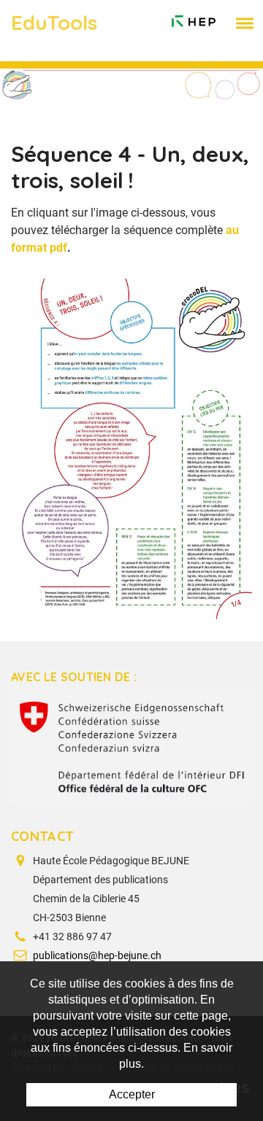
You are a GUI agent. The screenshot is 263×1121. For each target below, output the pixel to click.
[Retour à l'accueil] (194, 17)
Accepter (132, 1094)
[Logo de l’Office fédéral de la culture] (131, 746)
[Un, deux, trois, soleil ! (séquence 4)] (131, 448)
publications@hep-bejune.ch (97, 955)
